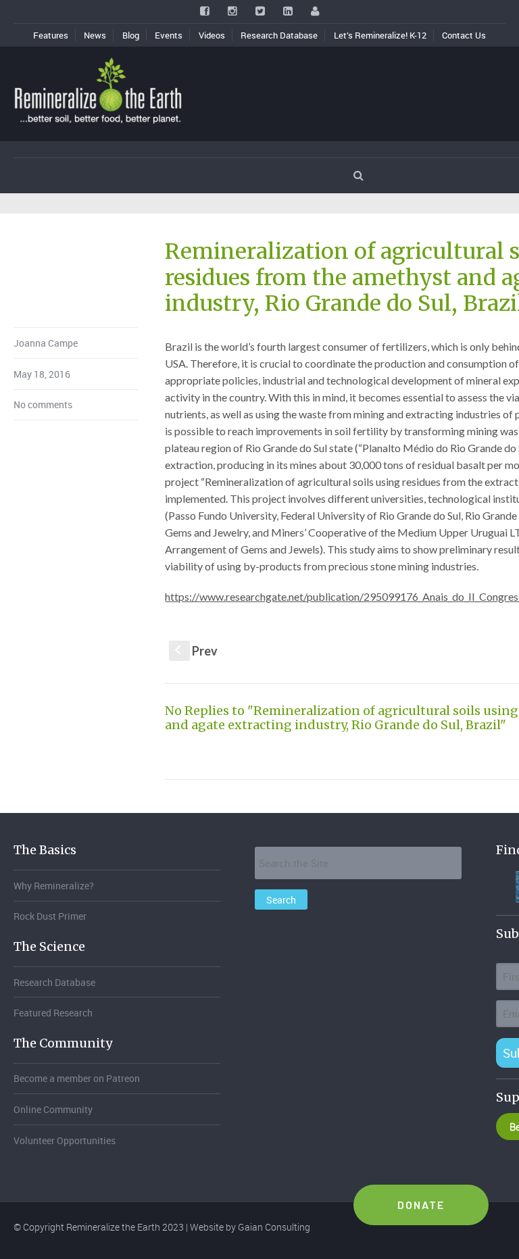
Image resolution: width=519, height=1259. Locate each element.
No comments (43, 404)
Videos (212, 35)
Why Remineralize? (54, 885)
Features (50, 35)
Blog (130, 35)
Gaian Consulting (274, 1226)
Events (168, 35)
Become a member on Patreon (77, 1078)
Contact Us (464, 35)
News (95, 35)
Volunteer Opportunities (65, 1140)
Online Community (53, 1109)
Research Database (279, 35)
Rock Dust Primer (50, 916)
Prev (196, 650)
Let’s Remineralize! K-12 (380, 35)
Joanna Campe (46, 343)
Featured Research (53, 1012)
